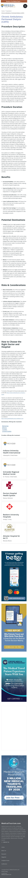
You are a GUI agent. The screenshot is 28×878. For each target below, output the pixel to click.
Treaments (8, 11)
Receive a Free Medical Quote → (14, 1)
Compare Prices (5, 860)
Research (3, 854)
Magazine (3, 857)
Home (3, 11)
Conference (4, 864)
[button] (25, 6)
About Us (3, 850)
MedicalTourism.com (14, 869)
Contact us (6, 842)
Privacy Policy (4, 871)
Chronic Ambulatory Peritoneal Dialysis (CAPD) (12, 13)
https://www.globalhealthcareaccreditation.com (12, 418)
